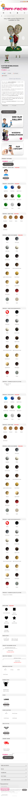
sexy (5, 99)
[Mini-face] (14, 7)
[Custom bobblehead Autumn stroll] (6, 58)
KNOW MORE (4, 795)
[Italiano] (25, 1)
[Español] (24, 1)
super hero (11, 99)
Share (9, 73)
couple (3, 99)
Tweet (4, 73)
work (20, 98)
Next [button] (23, 38)
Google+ (16, 73)
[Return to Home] (1, 16)
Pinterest (5, 75)
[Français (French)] (20, 1)
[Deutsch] (27, 1)
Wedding (13, 98)
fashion (7, 99)
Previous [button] (4, 38)
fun (22, 98)
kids (18, 98)
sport (16, 98)
